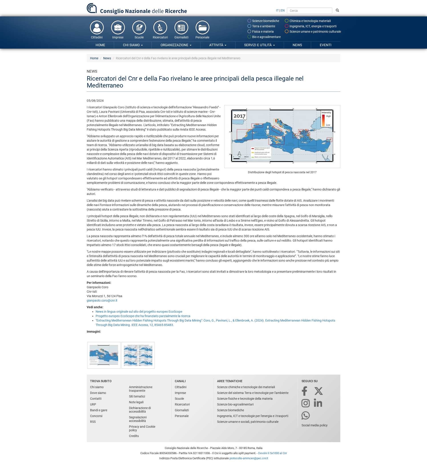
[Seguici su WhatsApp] (306, 416)
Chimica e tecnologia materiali (310, 21)
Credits (134, 436)
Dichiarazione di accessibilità (140, 409)
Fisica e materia (263, 31)
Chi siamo (132, 45)
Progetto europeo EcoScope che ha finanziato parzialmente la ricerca (143, 316)
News (297, 45)
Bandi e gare (98, 410)
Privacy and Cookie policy (142, 428)
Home (100, 45)
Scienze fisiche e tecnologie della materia (245, 398)
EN (283, 10)
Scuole (139, 37)
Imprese (117, 37)
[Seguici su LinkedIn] (318, 404)
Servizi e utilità (258, 45)
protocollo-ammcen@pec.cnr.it (249, 458)
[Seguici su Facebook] (305, 391)
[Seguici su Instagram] (306, 404)
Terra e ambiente (263, 26)
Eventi (325, 45)
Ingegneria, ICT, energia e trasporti (312, 26)
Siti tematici (137, 396)
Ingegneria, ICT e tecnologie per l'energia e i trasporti (252, 416)
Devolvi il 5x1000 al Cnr (272, 453)
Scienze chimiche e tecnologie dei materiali (246, 387)
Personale (202, 37)
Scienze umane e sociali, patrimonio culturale (247, 421)
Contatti (95, 398)
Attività (216, 45)
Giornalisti (181, 37)
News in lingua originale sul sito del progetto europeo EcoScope (139, 311)
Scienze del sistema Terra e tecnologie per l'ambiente (252, 393)
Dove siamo (98, 393)
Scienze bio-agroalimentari (235, 404)
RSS (93, 421)
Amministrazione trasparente (140, 388)
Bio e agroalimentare (266, 37)
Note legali (136, 402)
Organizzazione (175, 45)
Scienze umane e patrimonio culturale (315, 31)
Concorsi (96, 416)
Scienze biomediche (265, 21)
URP (93, 404)
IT (277, 10)
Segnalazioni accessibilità (138, 419)
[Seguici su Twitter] (319, 391)
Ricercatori (160, 37)
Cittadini (97, 37)
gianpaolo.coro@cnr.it (102, 300)
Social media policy (315, 425)
